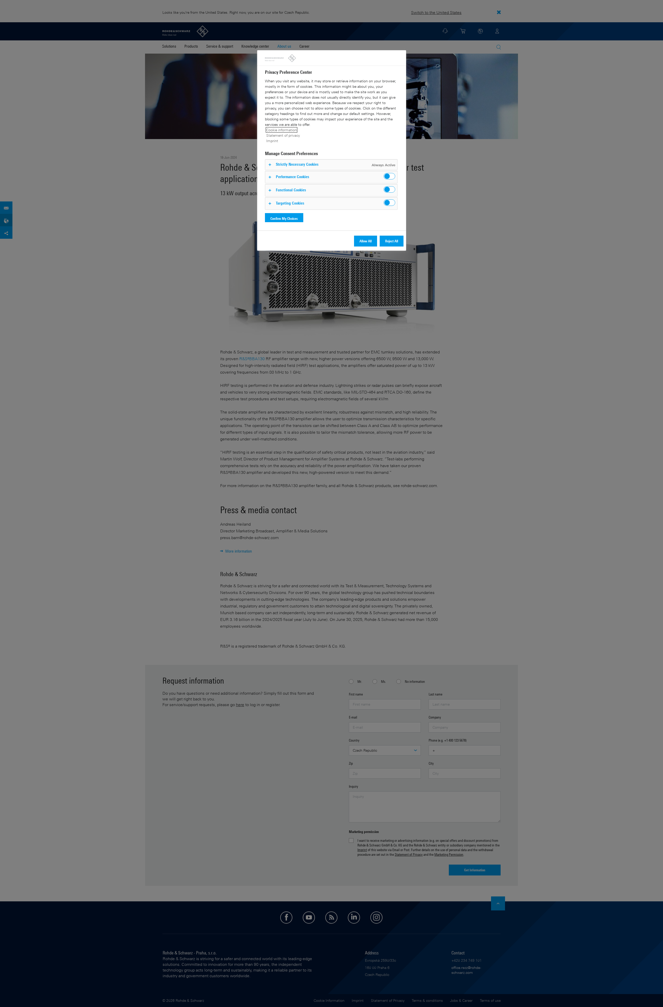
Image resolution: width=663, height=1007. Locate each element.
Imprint (272, 141)
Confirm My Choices (284, 218)
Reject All (391, 241)
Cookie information (281, 130)
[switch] (389, 176)
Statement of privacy (283, 135)
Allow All (365, 241)
